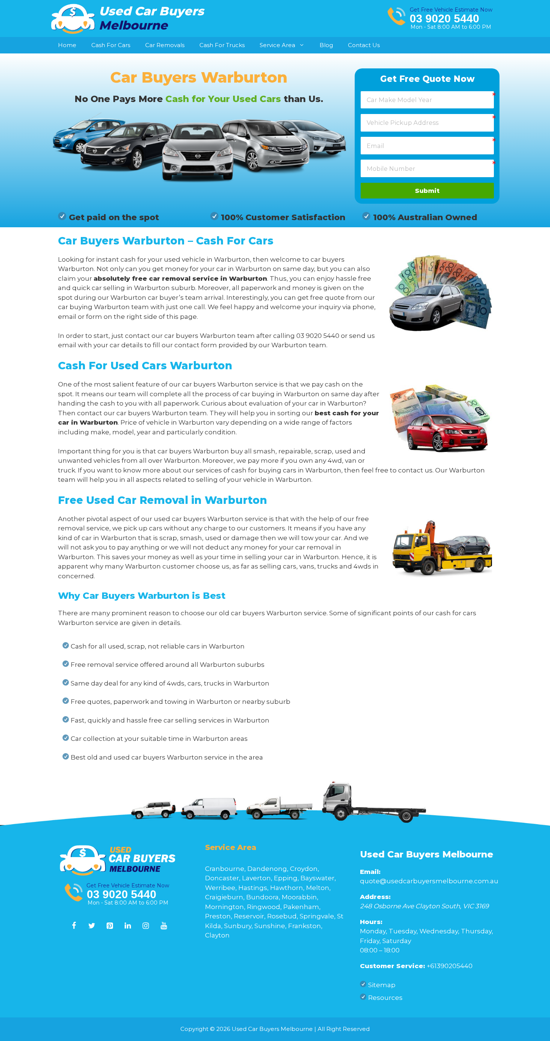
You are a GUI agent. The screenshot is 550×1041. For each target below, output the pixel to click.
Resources (385, 997)
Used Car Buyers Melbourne (426, 854)
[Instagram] (145, 926)
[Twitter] (92, 926)
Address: (375, 896)
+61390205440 (450, 966)
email (67, 345)
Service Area (277, 45)
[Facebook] (74, 926)
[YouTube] (163, 926)
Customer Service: (392, 966)
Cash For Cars (110, 45)
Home (67, 45)
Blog (326, 45)
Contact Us (364, 45)
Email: (370, 871)
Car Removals (164, 45)
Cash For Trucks (222, 45)
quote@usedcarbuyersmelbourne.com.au (429, 881)
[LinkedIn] (127, 926)
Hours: (371, 921)
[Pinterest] (110, 926)
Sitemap (381, 985)
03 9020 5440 (444, 18)
